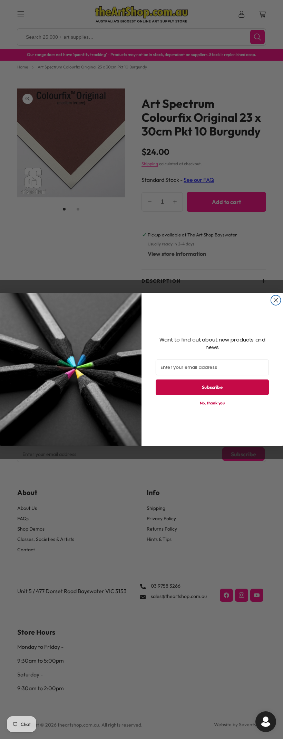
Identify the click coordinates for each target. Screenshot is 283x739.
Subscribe (212, 387)
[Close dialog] (276, 300)
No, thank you (212, 402)
